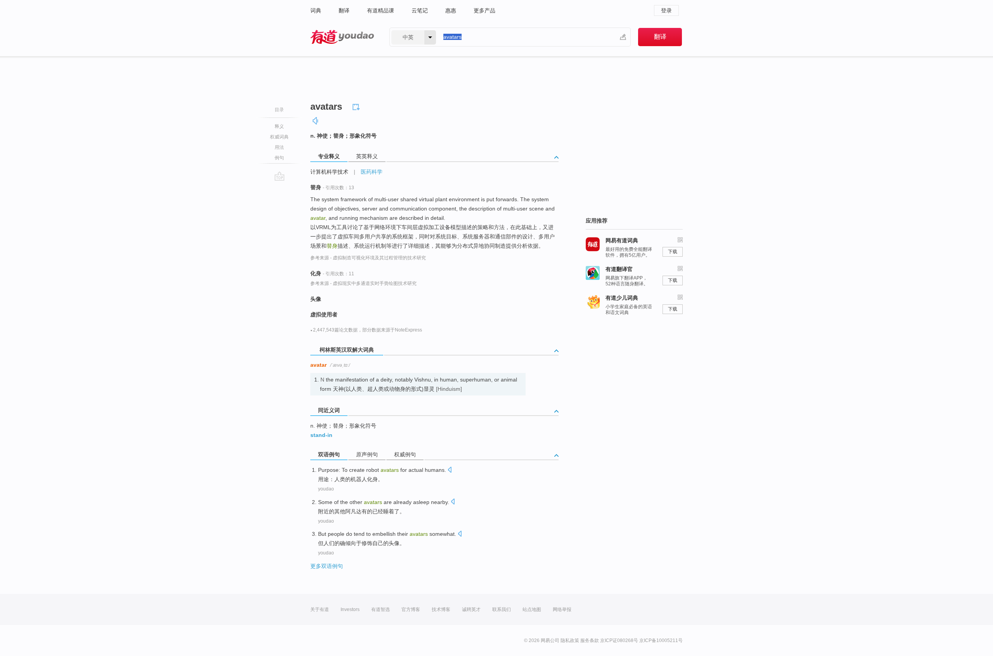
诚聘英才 (471, 609)
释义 (279, 126)
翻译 (344, 10)
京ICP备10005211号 (661, 640)
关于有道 (319, 609)
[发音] (316, 121)
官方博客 (410, 609)
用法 (279, 147)
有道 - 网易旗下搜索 (342, 37)
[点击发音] (450, 470)
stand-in (321, 435)
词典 (315, 10)
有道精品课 (380, 10)
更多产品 (484, 10)
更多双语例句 (326, 566)
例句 (279, 158)
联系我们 (501, 609)
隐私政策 (570, 640)
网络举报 (562, 609)
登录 (666, 10)
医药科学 (371, 172)
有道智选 (380, 609)
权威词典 (279, 137)
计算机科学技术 (329, 172)
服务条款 (589, 640)
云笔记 (420, 10)
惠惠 (450, 10)
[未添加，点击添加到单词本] (357, 106)
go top (279, 176)
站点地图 (531, 609)
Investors (350, 609)
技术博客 (441, 609)
